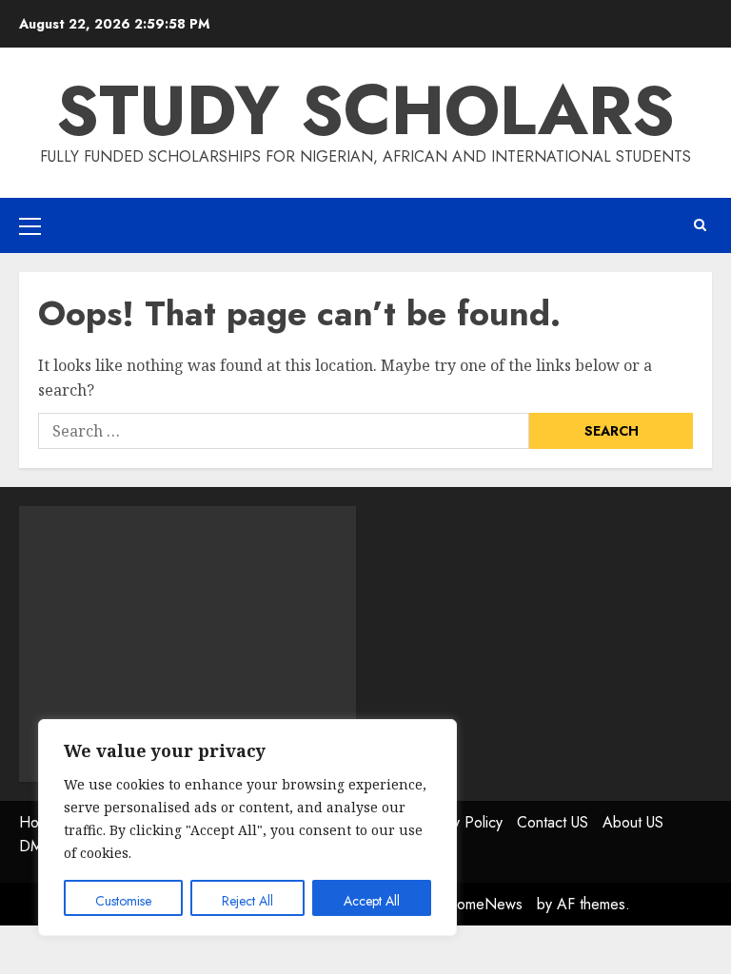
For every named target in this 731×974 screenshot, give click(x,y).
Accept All (372, 900)
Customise (123, 900)
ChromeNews (478, 904)
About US (633, 822)
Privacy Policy (458, 822)
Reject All (247, 900)
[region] (247, 827)
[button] (30, 225)
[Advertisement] (187, 644)
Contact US (552, 822)
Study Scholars (365, 110)
